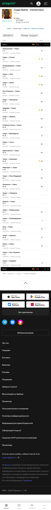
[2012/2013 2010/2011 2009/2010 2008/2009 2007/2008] (8, 35)
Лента (9, 29)
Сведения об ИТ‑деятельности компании (19, 438)
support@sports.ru (9, 457)
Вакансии (6, 365)
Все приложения (25, 312)
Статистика (17, 29)
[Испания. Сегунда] (34, 35)
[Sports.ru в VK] (13, 323)
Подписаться (7, 21)
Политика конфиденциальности (15, 416)
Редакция (6, 350)
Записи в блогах (37, 29)
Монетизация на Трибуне (12, 394)
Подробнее (27, 480)
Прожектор (7, 401)
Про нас (5, 343)
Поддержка (7, 379)
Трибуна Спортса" (9, 387)
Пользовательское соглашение (15, 408)
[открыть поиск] (32, 4)
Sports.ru (8, 465)
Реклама (5, 372)
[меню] (46, 3)
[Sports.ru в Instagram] (21, 323)
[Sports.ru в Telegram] (5, 323)
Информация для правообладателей (17, 423)
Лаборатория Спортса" (11, 430)
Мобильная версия (25, 333)
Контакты (6, 357)
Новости (26, 29)
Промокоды (7, 445)
